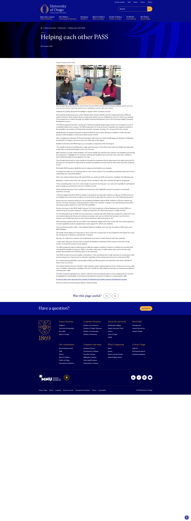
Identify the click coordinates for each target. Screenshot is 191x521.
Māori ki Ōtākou (64, 357)
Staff (129, 2)
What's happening (116, 345)
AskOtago (145, 308)
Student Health (137, 331)
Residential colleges (114, 325)
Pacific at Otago (64, 360)
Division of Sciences (90, 334)
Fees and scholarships (66, 328)
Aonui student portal (66, 348)
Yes (107, 296)
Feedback (58, 390)
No (115, 296)
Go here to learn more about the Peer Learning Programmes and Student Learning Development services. (91, 279)
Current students (120, 2)
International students (66, 363)
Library (142, 2)
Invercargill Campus (90, 360)
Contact (150, 2)
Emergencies (136, 325)
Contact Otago (138, 345)
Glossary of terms (68, 390)
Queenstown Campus (90, 363)
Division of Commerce (90, 325)
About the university (117, 322)
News (110, 348)
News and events (50, 28)
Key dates (62, 331)
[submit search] (149, 8)
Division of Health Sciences (92, 328)
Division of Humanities (90, 331)
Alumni (135, 2)
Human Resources (138, 328)
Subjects (62, 325)
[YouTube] (150, 377)
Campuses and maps (92, 345)
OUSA (110, 337)
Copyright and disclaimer (82, 390)
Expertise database (138, 354)
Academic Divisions (92, 322)
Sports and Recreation (115, 354)
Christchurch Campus (90, 351)
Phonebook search (138, 351)
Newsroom (62, 28)
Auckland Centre (89, 348)
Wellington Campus (89, 357)
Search (51, 390)
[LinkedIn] (133, 377)
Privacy (94, 390)
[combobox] (132, 8)
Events (110, 351)
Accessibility (102, 390)
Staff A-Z (135, 348)
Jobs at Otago (112, 334)
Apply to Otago (64, 334)
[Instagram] (144, 377)
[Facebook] (139, 377)
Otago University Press (115, 328)
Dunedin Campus (89, 354)
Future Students (66, 322)
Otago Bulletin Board (115, 357)
